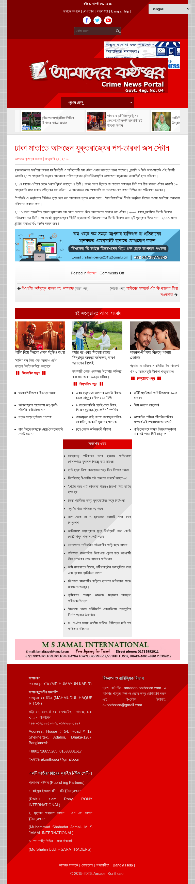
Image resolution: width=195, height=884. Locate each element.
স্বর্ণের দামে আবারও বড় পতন (85, 508)
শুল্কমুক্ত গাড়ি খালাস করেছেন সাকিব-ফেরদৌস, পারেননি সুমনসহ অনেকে (99, 419)
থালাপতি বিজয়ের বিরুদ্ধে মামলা (37, 393)
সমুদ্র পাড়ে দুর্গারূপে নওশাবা (35, 417)
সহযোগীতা (102, 11)
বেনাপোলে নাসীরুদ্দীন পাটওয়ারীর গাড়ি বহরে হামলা (97, 545)
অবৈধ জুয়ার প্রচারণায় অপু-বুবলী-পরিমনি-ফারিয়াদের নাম (38, 407)
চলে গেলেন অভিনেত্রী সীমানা (93, 429)
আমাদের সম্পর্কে (71, 11)
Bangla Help (120, 11)
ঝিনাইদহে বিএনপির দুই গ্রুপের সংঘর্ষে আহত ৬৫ (97, 478)
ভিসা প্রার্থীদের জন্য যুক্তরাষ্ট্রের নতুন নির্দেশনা (96, 500)
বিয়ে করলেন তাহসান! (146, 405)
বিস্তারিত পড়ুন (31, 373)
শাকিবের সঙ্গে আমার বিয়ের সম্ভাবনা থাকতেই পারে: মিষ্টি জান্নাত (155, 431)
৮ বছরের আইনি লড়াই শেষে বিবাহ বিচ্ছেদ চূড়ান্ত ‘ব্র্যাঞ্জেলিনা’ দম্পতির (97, 407)
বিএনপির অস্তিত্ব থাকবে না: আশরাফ (48, 288)
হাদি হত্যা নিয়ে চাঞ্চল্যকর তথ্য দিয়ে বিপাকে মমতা (98, 470)
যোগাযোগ (88, 11)
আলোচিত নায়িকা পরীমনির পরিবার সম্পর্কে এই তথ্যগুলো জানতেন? (153, 419)
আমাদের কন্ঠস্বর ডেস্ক (28, 159)
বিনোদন (91, 273)
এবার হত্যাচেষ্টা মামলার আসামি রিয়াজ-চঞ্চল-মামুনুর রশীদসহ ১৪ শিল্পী (99, 395)
